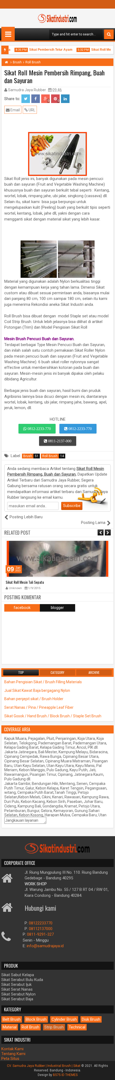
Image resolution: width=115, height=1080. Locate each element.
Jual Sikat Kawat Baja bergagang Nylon (37, 690)
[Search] (109, 34)
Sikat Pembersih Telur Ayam (47, 50)
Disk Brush (91, 1019)
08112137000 (40, 928)
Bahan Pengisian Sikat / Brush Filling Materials (43, 682)
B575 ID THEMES (65, 1075)
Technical (77, 1027)
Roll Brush (53, 456)
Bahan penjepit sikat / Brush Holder (33, 699)
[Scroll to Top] (107, 1072)
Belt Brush (12, 1019)
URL (31, 110)
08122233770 (40, 923)
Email (15, 110)
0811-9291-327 (40, 934)
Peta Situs (10, 1058)
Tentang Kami (13, 1053)
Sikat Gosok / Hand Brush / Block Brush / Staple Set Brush (52, 716)
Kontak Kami (12, 1048)
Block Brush (36, 1019)
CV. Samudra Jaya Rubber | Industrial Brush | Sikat (44, 1066)
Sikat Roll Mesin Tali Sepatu (25, 582)
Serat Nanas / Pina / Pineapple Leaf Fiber (39, 707)
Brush (31, 456)
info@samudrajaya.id (45, 945)
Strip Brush (54, 1027)
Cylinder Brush (64, 1019)
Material (10, 1027)
